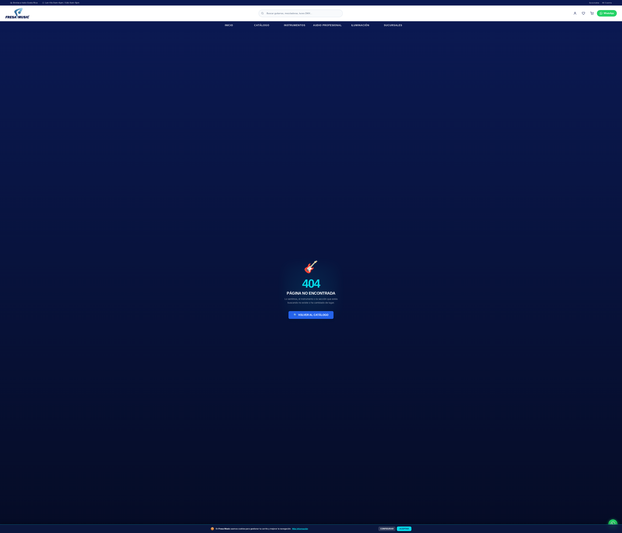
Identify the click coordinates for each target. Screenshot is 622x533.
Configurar (387, 529)
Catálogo (261, 25)
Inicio (229, 25)
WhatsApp (609, 13)
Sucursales (594, 3)
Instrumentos (294, 25)
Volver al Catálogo (311, 315)
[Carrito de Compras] (591, 13)
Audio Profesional (327, 25)
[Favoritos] (583, 13)
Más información (300, 528)
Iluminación (360, 25)
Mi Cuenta (607, 3)
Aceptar (404, 529)
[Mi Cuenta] (575, 13)
